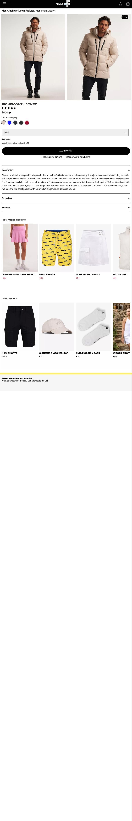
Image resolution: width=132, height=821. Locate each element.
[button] (4, 3)
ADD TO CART (66, 151)
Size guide (6, 139)
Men (4, 11)
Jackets (12, 11)
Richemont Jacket (45, 11)
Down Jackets (26, 11)
